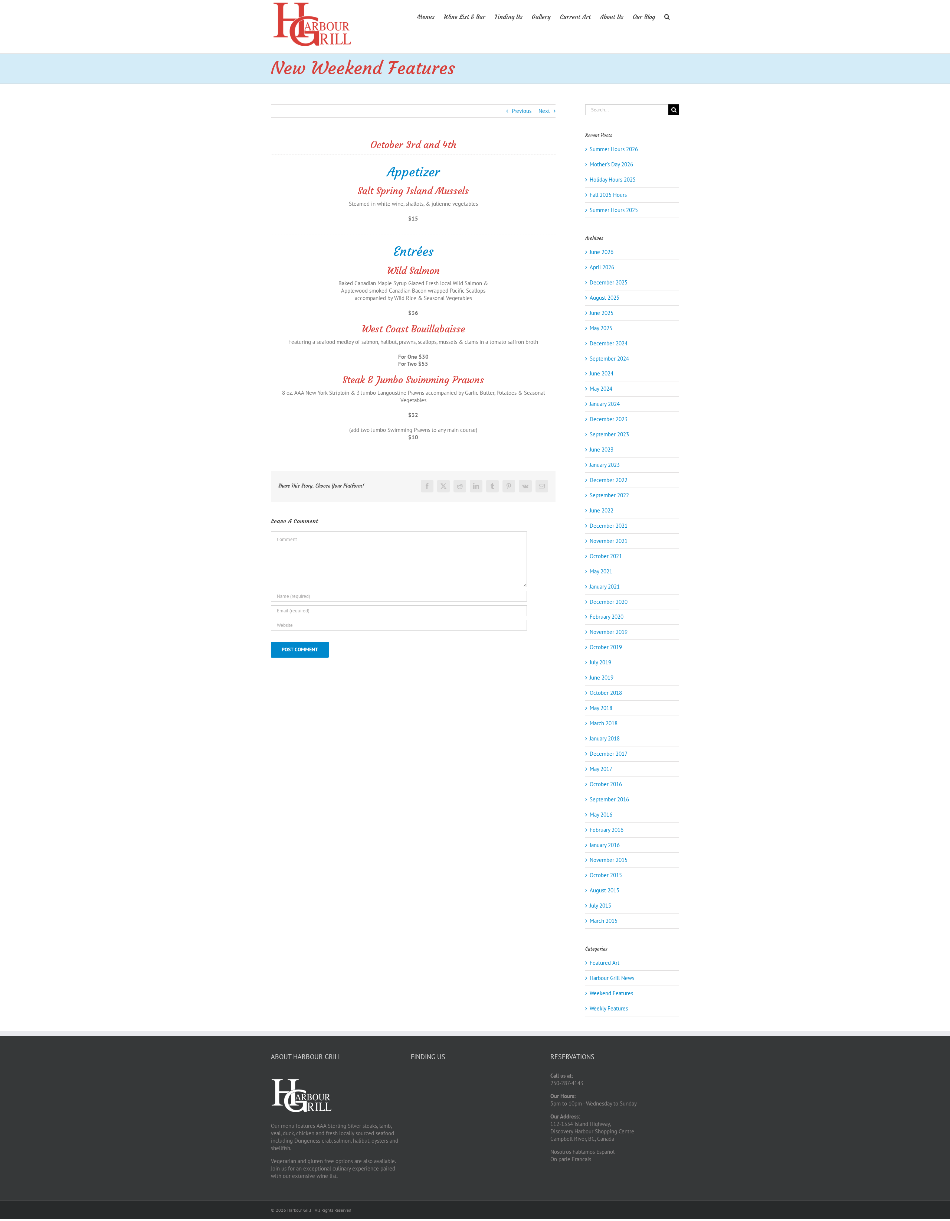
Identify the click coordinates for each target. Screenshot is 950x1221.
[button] (667, 16)
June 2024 (601, 373)
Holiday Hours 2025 (613, 179)
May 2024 (601, 388)
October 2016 (606, 784)
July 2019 (600, 662)
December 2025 (609, 282)
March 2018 (604, 723)
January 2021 (605, 586)
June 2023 (601, 449)
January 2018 (605, 738)
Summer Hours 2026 (614, 149)
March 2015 (604, 920)
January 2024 (605, 403)
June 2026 (601, 251)
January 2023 (605, 464)
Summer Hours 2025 (614, 210)
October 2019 (606, 647)
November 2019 (609, 631)
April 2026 (602, 267)
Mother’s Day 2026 (611, 164)
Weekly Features (609, 1008)
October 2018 (606, 692)
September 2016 (609, 799)
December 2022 (609, 479)
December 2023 (609, 419)
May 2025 (601, 328)
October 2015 (606, 875)
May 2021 (601, 571)
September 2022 (609, 495)
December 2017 (609, 753)
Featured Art (604, 962)
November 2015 (609, 859)
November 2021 (609, 540)
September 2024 (609, 358)
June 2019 (601, 677)
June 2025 (601, 312)
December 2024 (609, 343)
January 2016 (605, 845)
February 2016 (606, 829)
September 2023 (609, 434)
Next (544, 110)
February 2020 (606, 616)
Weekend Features (611, 993)
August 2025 (604, 297)
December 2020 (609, 601)
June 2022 (601, 510)
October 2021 (606, 556)
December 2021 (609, 525)
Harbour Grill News (612, 977)
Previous (521, 110)
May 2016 (601, 814)
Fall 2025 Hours (608, 194)
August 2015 (604, 890)
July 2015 (600, 905)
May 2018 (601, 708)
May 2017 (601, 768)
